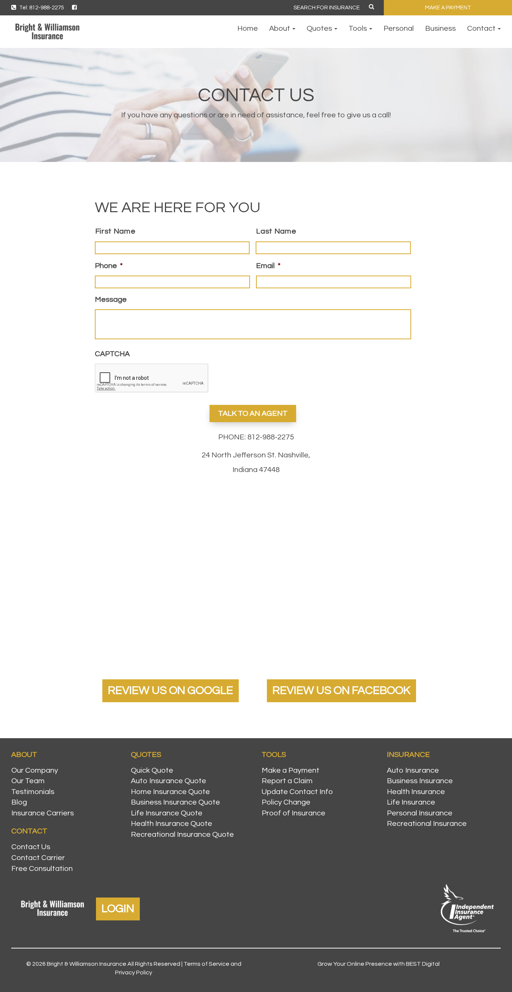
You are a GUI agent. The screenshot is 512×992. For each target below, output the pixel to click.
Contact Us (30, 847)
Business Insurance (420, 781)
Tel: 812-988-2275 (41, 7)
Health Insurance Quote (171, 823)
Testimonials (32, 792)
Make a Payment (290, 770)
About (280, 28)
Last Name (276, 231)
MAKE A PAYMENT (448, 7)
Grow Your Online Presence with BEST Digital (378, 964)
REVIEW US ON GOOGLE (170, 690)
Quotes (320, 28)
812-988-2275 (270, 437)
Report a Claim (287, 781)
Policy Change (286, 802)
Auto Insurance (413, 770)
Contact (482, 28)
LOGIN (118, 908)
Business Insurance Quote (175, 802)
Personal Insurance (419, 813)
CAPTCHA (112, 354)
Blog (19, 802)
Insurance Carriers (42, 813)
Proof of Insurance (293, 813)
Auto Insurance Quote (168, 781)
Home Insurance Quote (170, 792)
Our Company (34, 770)
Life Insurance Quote (166, 813)
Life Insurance (411, 802)
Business (440, 28)
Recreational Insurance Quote (182, 834)
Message (111, 299)
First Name (115, 231)
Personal (398, 28)
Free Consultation (42, 868)
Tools (358, 28)
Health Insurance (416, 792)
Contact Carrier (38, 858)
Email (268, 266)
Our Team (28, 781)
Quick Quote (152, 770)
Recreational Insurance (427, 823)
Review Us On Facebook (341, 690)
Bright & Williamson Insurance (86, 964)
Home (247, 28)
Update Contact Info (297, 792)
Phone (109, 266)
